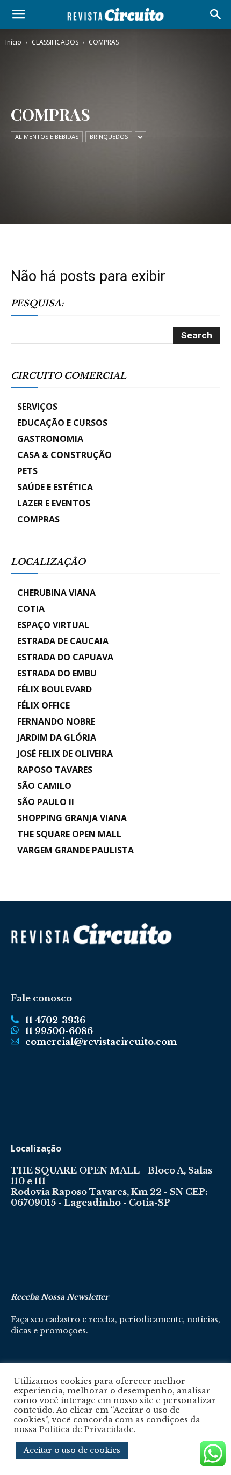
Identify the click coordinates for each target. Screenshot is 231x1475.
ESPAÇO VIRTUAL (53, 625)
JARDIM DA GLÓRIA (56, 737)
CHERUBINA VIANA (56, 593)
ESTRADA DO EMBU (57, 673)
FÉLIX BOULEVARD (54, 689)
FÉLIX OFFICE (43, 705)
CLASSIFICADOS (55, 42)
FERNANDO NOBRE (56, 721)
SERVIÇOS (37, 406)
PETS (27, 471)
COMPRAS (38, 519)
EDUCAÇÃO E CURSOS (62, 423)
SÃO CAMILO (44, 786)
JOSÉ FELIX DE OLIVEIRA (65, 753)
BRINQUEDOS (109, 136)
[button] (18, 14)
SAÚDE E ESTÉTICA (55, 487)
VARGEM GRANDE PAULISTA (75, 850)
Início (13, 42)
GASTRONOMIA (50, 439)
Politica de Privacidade (86, 1429)
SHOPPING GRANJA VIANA (72, 818)
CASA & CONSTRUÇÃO (64, 455)
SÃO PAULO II (45, 802)
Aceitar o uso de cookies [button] (72, 1450)
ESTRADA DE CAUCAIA (63, 641)
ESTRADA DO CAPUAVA (65, 657)
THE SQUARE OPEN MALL (69, 834)
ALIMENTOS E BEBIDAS (46, 136)
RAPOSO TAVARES (54, 770)
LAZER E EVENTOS (53, 503)
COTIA (31, 609)
